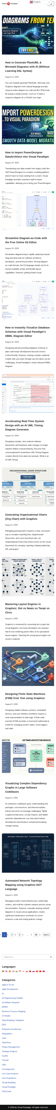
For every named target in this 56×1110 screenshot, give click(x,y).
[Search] (51, 957)
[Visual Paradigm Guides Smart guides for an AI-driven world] (10, 4)
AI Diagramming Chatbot (12, 998)
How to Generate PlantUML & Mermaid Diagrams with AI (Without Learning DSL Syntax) (27, 66)
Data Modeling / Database (13, 1020)
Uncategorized (8, 1069)
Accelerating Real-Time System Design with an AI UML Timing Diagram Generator (24, 425)
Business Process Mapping (13, 1011)
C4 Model (6, 1016)
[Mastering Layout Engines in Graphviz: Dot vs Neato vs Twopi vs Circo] (28, 576)
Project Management (11, 1047)
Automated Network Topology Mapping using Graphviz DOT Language (23, 884)
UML (4, 1065)
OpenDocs (6, 1042)
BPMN (5, 1007)
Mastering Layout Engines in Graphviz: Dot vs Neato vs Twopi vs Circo (27, 608)
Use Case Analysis (10, 1073)
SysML (5, 1056)
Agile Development (10, 989)
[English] (3, 971)
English (37, 2)
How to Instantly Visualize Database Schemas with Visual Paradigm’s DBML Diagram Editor (27, 331)
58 (36, 935)
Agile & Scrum (8, 985)
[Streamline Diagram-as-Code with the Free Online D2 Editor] (28, 210)
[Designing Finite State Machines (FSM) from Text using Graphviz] (28, 666)
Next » (46, 935)
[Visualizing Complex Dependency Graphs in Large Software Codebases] (28, 755)
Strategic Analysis (9, 1051)
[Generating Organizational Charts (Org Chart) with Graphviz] (28, 487)
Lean (4, 1038)
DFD (4, 1025)
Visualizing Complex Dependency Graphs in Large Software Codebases (26, 787)
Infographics (7, 1033)
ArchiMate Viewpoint (10, 1002)
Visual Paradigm (9, 1087)
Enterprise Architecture (11, 1029)
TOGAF (5, 1060)
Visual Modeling (8, 1082)
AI (3, 993)
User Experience (9, 1078)
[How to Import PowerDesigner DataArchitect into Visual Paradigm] (28, 124)
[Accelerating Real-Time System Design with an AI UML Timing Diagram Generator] (28, 393)
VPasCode (6, 1091)
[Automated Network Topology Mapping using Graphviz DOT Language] (28, 853)
